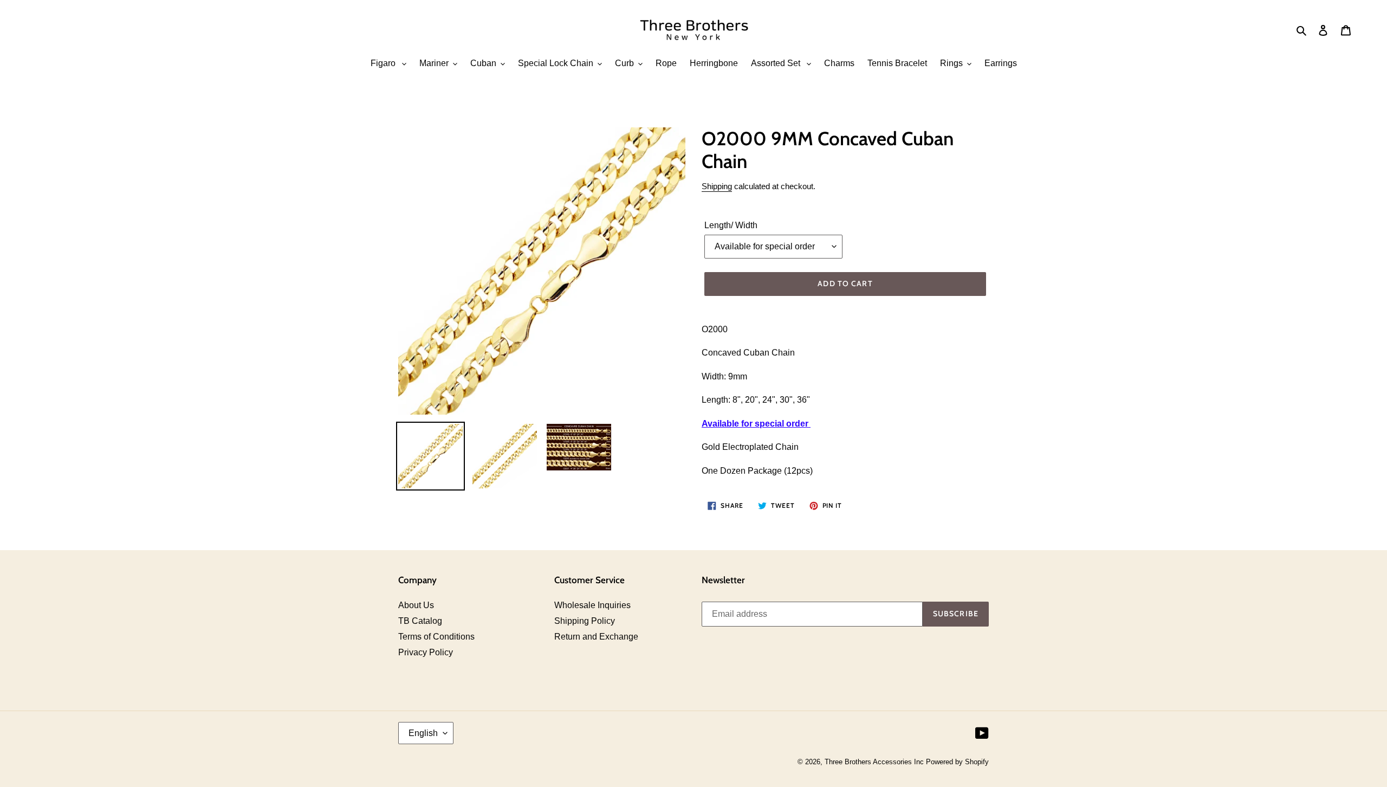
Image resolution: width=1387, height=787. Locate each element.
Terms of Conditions (436, 636)
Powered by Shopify (957, 762)
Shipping (717, 186)
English (423, 733)
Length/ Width (730, 225)
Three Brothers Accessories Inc (875, 762)
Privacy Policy (425, 652)
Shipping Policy (584, 620)
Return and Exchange (596, 636)
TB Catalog (420, 620)
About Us (416, 605)
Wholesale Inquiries (592, 605)
